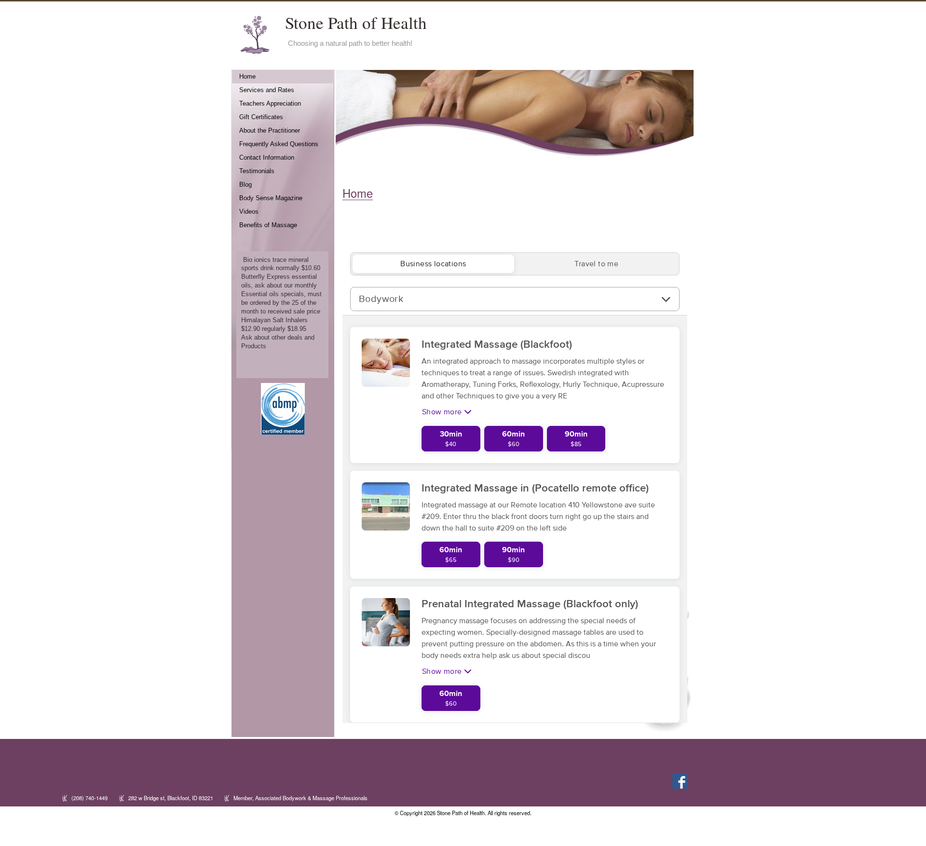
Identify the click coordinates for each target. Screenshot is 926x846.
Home (247, 76)
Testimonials (256, 171)
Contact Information (266, 157)
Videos (249, 211)
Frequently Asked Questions (278, 144)
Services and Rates (266, 90)
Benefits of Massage (268, 225)
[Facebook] (679, 780)
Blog (245, 184)
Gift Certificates (261, 117)
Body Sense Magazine (270, 198)
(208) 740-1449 (89, 798)
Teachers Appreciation (270, 103)
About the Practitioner (269, 130)
